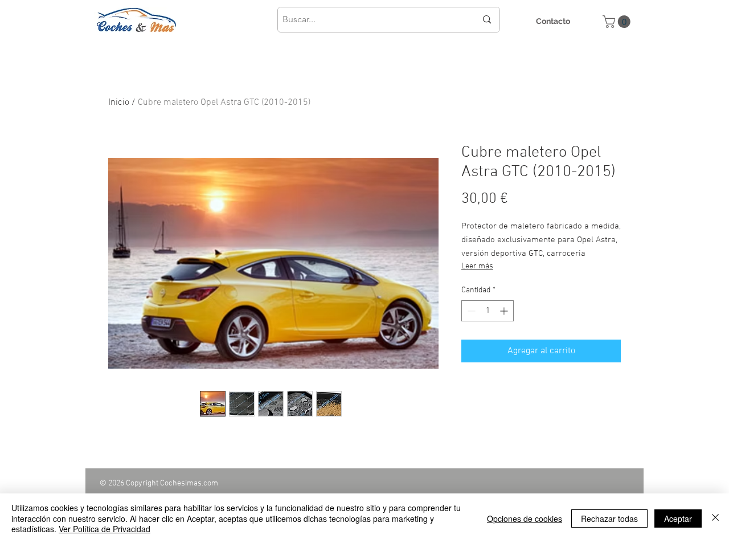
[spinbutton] (487, 311)
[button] (618, 21)
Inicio (118, 102)
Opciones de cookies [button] (524, 518)
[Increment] (505, 311)
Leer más (477, 266)
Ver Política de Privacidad (104, 528)
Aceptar (678, 518)
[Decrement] (470, 311)
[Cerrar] (715, 518)
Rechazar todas (609, 518)
